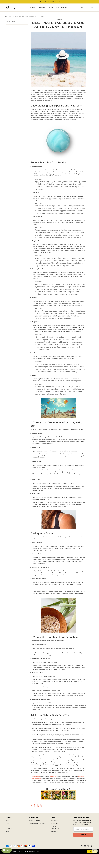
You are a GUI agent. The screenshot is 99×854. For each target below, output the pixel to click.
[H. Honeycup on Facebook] (85, 846)
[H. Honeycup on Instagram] (88, 846)
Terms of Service (55, 828)
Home (5, 16)
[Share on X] (32, 805)
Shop (32, 7)
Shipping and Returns (34, 820)
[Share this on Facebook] (34, 805)
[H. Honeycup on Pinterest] (91, 846)
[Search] (82, 7)
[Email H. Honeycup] (81, 846)
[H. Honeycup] (10, 7)
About (42, 7)
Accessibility (54, 831)
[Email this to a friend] (41, 805)
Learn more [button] (39, 851)
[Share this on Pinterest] (38, 805)
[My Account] (86, 7)
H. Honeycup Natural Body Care (58, 789)
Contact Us (61, 7)
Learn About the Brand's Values (36, 823)
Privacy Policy (55, 820)
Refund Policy (54, 823)
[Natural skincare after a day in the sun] (58, 795)
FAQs (7, 831)
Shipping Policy (55, 826)
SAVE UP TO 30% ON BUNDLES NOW (49, 1)
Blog (51, 7)
